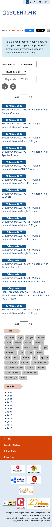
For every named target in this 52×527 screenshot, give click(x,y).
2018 (9, 418)
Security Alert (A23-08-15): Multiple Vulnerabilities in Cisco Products (21, 181)
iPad (8, 357)
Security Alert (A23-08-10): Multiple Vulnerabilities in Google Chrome (21, 251)
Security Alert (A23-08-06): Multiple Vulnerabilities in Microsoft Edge (21, 311)
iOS (21, 352)
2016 (9, 424)
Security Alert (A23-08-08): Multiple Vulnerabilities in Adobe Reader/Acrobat (24, 279)
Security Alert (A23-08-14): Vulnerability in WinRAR (25, 195)
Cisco (8, 342)
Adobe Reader (30, 372)
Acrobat (41, 367)
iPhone (39, 352)
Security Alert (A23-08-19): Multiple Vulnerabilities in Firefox (21, 125)
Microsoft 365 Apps (14, 367)
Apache (44, 357)
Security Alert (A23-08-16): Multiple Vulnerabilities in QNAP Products (21, 167)
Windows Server (13, 347)
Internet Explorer (39, 362)
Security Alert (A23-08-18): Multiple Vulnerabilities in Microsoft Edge (21, 139)
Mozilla (28, 342)
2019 (9, 415)
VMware (24, 362)
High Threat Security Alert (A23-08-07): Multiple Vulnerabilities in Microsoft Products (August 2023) (26, 295)
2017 (9, 421)
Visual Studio (11, 362)
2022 (9, 405)
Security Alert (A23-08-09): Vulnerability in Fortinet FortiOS (25, 265)
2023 (9, 402)
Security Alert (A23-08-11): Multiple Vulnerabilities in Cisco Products (21, 237)
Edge (20, 337)
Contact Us (9, 456)
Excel (16, 357)
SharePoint (11, 352)
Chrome (40, 337)
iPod (35, 357)
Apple (44, 347)
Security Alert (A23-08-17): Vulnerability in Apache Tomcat (25, 153)
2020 (9, 411)
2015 (9, 428)
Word (23, 377)
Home (5, 30)
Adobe (29, 352)
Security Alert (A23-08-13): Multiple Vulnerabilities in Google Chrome (21, 209)
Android (30, 367)
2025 (9, 395)
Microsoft (10, 337)
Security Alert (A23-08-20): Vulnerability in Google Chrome (25, 111)
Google (29, 337)
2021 (9, 408)
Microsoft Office (31, 347)
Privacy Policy (10, 450)
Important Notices (12, 444)
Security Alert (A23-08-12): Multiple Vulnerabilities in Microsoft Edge (21, 223)
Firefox (18, 342)
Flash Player (11, 377)
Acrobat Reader (13, 372)
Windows (39, 342)
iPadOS (25, 357)
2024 (9, 398)
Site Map (8, 439)
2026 (9, 392)
